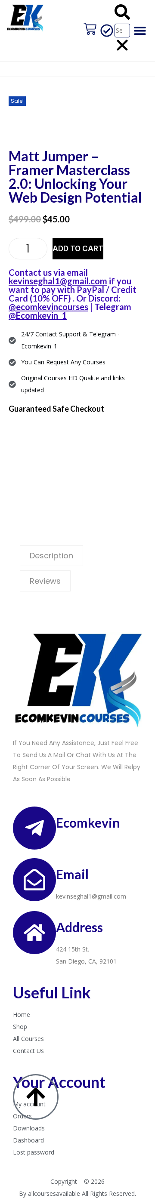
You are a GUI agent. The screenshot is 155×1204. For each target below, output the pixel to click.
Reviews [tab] (45, 581)
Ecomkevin (88, 822)
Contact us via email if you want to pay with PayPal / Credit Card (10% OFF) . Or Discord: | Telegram (72, 293)
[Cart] (90, 28)
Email (72, 874)
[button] (122, 14)
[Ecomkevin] (34, 828)
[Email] (34, 879)
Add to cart (78, 248)
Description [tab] (51, 555)
